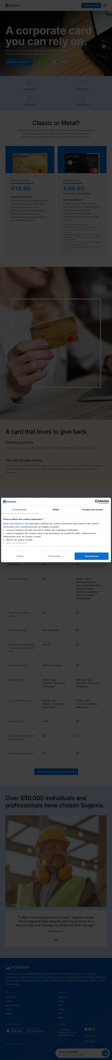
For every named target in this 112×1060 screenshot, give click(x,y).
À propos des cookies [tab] (92, 509)
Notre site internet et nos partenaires (22, 523)
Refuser (20, 556)
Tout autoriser (91, 556)
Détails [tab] (56, 509)
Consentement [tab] (19, 509)
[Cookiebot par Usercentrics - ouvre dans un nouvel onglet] (97, 502)
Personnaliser (54, 556)
